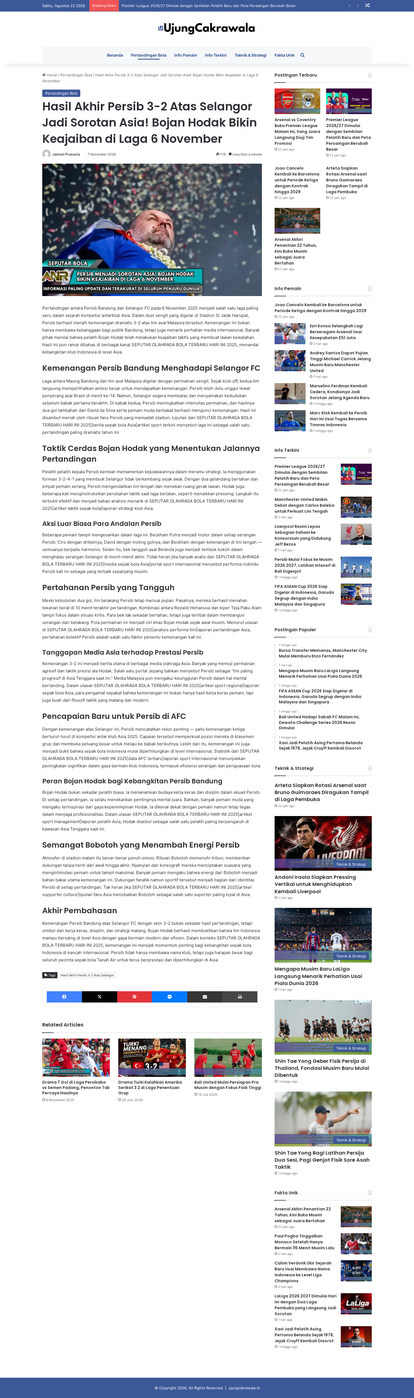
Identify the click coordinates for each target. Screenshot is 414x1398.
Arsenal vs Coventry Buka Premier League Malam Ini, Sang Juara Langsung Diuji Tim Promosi (297, 131)
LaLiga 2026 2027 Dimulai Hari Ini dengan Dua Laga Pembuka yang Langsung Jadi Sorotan (306, 1305)
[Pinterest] (134, 997)
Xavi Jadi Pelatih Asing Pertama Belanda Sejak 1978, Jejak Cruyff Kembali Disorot (304, 1335)
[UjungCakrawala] (207, 29)
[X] (99, 997)
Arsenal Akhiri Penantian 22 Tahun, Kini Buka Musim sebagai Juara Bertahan (296, 251)
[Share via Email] (204, 997)
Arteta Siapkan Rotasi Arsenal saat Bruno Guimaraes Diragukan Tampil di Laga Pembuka (347, 180)
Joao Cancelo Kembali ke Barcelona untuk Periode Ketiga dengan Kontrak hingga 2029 (297, 180)
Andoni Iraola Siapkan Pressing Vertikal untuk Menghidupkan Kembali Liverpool (315, 884)
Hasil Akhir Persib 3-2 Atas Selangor (87, 975)
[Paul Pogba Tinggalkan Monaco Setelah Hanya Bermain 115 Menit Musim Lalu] (356, 1243)
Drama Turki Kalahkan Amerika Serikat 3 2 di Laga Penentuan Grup (150, 1087)
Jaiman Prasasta (66, 154)
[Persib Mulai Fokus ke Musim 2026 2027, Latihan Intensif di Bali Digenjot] (356, 567)
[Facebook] (64, 997)
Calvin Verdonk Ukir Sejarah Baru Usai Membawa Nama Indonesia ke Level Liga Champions (303, 1272)
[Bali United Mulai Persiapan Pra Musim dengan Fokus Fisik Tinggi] (228, 1058)
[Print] (239, 997)
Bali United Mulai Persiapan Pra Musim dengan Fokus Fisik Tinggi (227, 1084)
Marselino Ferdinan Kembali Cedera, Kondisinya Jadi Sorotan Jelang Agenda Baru (340, 392)
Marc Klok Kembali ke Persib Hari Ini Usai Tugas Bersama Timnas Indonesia (338, 419)
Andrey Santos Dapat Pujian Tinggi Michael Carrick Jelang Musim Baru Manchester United (340, 362)
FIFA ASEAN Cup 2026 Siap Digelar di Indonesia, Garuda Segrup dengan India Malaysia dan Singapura (304, 595)
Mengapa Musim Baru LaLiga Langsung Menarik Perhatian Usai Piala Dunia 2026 (318, 975)
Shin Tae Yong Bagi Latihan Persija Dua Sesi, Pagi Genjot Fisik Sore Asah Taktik (322, 1159)
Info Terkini (216, 55)
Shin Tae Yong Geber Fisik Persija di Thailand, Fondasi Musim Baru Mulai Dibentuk (322, 1068)
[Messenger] (169, 997)
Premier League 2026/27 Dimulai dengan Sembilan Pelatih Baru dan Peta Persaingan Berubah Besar (209, 5)
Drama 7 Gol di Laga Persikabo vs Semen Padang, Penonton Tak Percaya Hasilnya (76, 1087)
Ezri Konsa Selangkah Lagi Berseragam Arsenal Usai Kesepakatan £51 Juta (336, 332)
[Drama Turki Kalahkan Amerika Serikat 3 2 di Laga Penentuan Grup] (152, 1058)
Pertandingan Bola (148, 55)
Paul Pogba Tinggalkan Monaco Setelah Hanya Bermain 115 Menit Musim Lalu (304, 1242)
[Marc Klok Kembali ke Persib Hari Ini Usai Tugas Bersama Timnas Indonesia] (290, 420)
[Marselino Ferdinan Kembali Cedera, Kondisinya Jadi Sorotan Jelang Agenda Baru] (290, 393)
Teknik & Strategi (251, 55)
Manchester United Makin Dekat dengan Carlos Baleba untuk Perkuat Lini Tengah (304, 505)
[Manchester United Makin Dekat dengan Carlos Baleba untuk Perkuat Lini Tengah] (356, 507)
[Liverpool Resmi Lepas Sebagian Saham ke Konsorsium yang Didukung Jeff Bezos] (356, 534)
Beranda (115, 55)
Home (51, 75)
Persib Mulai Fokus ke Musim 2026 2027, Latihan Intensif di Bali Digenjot (305, 565)
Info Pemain (185, 55)
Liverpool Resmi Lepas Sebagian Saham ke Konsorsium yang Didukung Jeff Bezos (303, 535)
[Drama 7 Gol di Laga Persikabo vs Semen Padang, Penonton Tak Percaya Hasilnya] (76, 1058)
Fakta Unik (285, 55)
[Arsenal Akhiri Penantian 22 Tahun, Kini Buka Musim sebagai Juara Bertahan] (297, 221)
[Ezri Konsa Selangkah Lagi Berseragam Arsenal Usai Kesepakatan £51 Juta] (290, 333)
